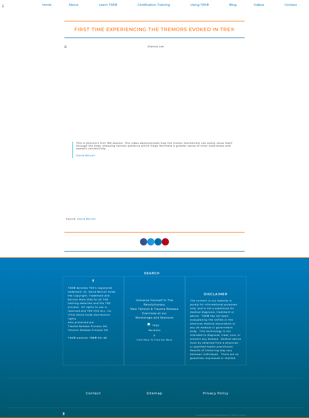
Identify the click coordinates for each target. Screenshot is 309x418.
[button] (143, 241)
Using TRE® (199, 5)
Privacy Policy (216, 393)
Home (47, 5)
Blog (232, 5)
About (73, 5)
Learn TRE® (108, 5)
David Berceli (85, 155)
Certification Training (153, 5)
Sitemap (154, 393)
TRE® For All (98, 337)
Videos (259, 5)
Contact (291, 5)
